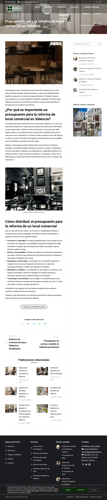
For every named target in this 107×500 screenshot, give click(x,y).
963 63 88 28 (11, 2)
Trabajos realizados (14, 455)
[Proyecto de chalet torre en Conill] (80, 115)
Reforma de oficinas (40, 464)
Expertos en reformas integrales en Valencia (23, 392)
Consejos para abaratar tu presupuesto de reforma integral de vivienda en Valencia (24, 412)
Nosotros (11, 446)
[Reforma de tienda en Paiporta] (94, 129)
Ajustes (93, 490)
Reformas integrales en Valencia (41, 477)
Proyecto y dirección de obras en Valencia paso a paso (56, 411)
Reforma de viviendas (40, 453)
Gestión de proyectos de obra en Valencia (56, 371)
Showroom (11, 450)
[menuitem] (37, 7)
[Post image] (11, 371)
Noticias (10, 459)
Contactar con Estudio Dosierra (34, 307)
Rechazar (81, 490)
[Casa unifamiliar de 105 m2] (94, 115)
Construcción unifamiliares (37, 447)
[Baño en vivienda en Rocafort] (80, 129)
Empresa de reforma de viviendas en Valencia (23, 372)
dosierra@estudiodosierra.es (29, 2)
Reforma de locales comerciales (40, 459)
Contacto (11, 463)
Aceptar (68, 490)
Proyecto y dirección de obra (41, 470)
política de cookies (32, 491)
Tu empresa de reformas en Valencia (55, 391)
